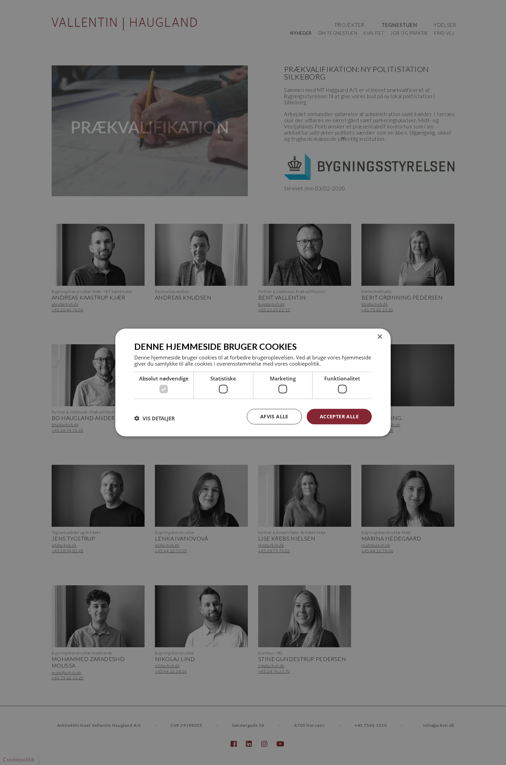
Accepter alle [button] (339, 416)
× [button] (379, 336)
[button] (154, 418)
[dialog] (253, 383)
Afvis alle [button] (274, 416)
